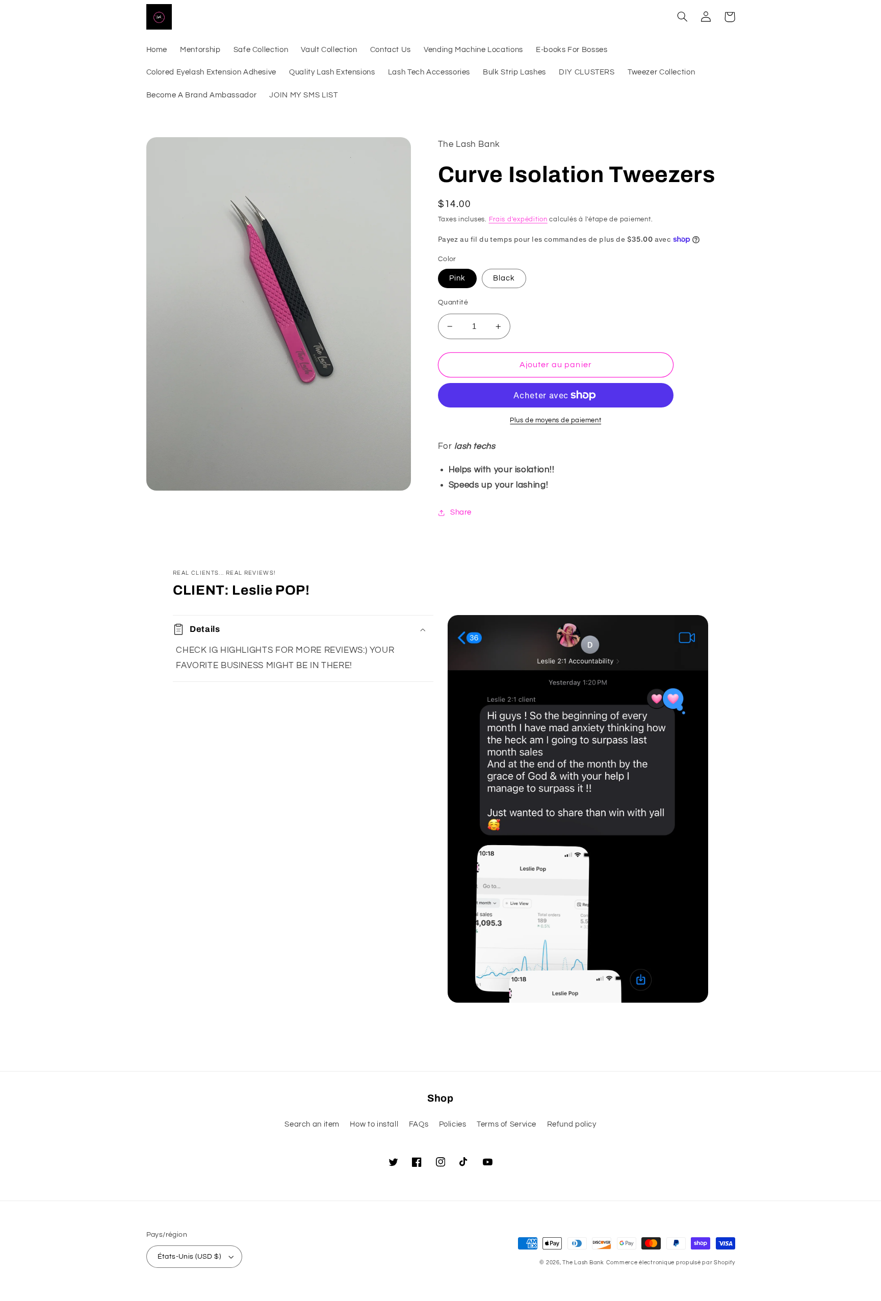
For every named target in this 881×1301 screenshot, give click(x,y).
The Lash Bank (583, 1262)
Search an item (312, 1124)
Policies (453, 1124)
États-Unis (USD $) (189, 1256)
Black (504, 278)
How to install (374, 1124)
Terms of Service (506, 1124)
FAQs (419, 1124)
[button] (682, 17)
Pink (457, 278)
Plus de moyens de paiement (555, 420)
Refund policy (572, 1124)
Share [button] (461, 512)
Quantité (453, 302)
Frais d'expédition (518, 219)
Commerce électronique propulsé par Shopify (670, 1262)
